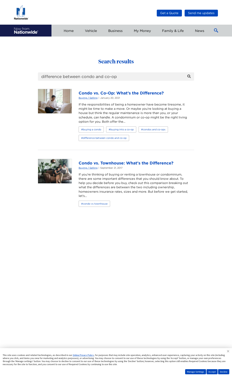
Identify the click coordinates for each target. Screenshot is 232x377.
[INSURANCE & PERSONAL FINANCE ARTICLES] (26, 31)
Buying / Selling (88, 98)
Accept (212, 371)
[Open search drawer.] (216, 30)
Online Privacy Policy (83, 355)
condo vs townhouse (95, 203)
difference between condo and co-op (105, 138)
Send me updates (201, 13)
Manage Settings (195, 371)
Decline (223, 371)
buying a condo (92, 129)
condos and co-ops (154, 129)
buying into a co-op (122, 129)
